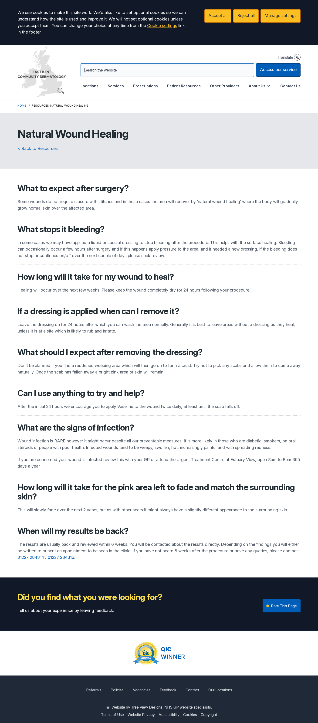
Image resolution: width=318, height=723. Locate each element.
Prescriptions (145, 86)
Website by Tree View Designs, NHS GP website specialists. (162, 707)
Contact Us (290, 86)
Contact (192, 690)
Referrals (93, 690)
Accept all (217, 15)
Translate (285, 57)
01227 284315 (61, 557)
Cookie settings (162, 25)
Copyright (209, 714)
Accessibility (169, 714)
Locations (89, 86)
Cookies (190, 714)
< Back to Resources (37, 148)
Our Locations (220, 690)
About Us (257, 86)
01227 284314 (30, 557)
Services (116, 86)
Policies (117, 690)
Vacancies (141, 690)
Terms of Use (112, 714)
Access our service (278, 69)
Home (21, 105)
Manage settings (280, 15)
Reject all (246, 15)
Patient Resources (184, 86)
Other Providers (224, 86)
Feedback (168, 690)
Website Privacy (141, 714)
